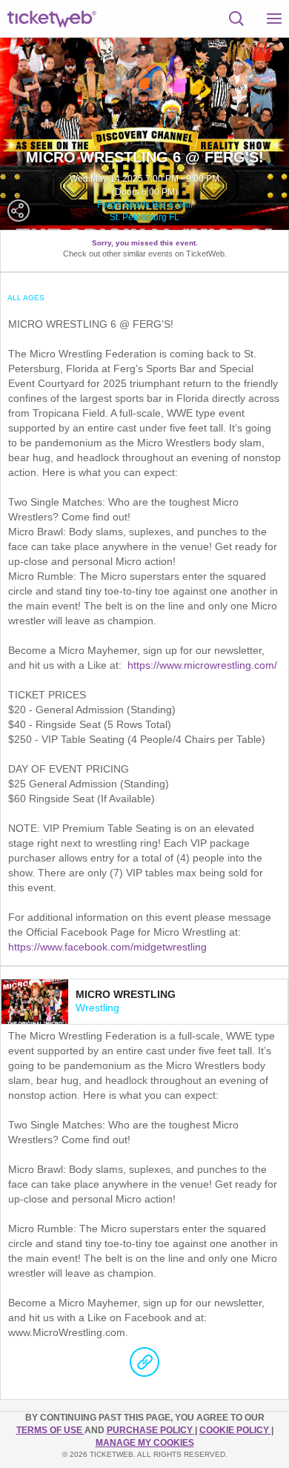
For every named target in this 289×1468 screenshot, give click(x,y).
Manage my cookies (145, 1443)
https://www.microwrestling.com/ (202, 665)
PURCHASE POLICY (151, 1430)
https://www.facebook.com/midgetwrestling (107, 947)
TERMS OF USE (50, 1430)
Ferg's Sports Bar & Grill (145, 204)
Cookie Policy (235, 1430)
